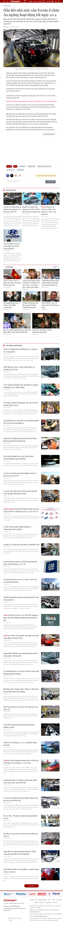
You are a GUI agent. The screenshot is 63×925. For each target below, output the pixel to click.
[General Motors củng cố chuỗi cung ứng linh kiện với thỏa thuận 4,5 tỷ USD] (50, 566)
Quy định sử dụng (42, 899)
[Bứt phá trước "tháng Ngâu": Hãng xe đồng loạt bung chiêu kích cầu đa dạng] (50, 694)
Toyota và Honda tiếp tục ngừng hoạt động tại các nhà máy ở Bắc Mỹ (12, 209)
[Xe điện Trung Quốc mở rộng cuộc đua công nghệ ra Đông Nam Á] (50, 640)
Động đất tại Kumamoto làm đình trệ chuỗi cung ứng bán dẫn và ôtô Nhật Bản (19, 852)
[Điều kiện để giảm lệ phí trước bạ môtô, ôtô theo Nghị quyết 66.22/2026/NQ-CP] (50, 514)
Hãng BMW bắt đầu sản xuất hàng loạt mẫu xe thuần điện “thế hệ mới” (20, 654)
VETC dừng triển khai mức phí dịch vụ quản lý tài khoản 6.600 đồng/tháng (20, 386)
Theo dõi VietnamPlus (41, 175)
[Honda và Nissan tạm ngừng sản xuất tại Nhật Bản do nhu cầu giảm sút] (31, 101)
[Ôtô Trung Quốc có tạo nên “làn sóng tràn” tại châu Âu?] (50, 712)
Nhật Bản (21, 170)
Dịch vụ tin (42, 902)
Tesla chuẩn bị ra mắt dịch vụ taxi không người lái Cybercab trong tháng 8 (21, 421)
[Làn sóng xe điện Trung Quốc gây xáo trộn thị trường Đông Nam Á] (50, 407)
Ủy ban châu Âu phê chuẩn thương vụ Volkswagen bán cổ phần (17, 528)
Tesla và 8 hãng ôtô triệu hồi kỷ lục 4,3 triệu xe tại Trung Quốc (20, 350)
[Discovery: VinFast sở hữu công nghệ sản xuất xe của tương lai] (50, 199)
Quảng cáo (49, 902)
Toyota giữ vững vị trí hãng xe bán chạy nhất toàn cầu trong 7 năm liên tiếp (20, 781)
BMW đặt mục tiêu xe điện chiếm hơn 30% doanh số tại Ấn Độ (19, 368)
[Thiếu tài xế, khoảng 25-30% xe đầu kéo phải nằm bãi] (50, 747)
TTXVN (36, 902)
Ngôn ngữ (59, 899)
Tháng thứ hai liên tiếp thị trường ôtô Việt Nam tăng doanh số (21, 598)
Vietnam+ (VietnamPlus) (15, 1)
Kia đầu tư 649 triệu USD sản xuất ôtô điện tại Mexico (20, 834)
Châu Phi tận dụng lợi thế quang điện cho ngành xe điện (19, 725)
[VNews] (39, 894)
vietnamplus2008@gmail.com (40, 916)
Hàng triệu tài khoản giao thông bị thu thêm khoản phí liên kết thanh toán (20, 439)
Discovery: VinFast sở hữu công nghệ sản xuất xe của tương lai (48, 210)
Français (35, 1)
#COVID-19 (22, 166)
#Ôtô (15, 166)
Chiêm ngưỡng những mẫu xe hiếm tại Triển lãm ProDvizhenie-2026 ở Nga (21, 761)
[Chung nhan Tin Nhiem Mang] (16, 919)
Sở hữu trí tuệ (33, 899)
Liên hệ (55, 902)
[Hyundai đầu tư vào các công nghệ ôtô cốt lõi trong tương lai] (12, 235)
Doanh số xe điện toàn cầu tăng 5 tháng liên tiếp (21, 544)
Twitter (11, 175)
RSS (49, 899)
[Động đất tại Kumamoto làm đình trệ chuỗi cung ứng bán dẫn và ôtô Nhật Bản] (50, 856)
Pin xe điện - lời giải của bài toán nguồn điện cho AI (20, 817)
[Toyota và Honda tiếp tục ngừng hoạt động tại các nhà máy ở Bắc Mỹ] (12, 199)
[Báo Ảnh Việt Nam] (32, 894)
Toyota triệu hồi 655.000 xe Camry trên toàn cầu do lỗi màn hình (20, 580)
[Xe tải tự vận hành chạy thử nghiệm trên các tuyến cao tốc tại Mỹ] (50, 478)
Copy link (19, 175)
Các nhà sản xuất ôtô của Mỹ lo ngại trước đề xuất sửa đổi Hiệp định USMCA (20, 492)
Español (40, 1)
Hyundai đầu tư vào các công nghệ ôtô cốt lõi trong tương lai (11, 245)
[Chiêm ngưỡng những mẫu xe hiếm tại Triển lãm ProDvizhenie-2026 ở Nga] (50, 765)
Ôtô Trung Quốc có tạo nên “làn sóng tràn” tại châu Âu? (20, 708)
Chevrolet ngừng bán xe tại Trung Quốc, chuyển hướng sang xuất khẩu (18, 457)
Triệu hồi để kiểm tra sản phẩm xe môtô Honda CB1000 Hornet (21, 870)
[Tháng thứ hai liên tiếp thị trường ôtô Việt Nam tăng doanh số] (50, 602)
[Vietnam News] (11, 894)
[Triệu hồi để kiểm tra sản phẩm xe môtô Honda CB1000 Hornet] (50, 874)
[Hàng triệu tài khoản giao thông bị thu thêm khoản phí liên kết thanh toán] (50, 443)
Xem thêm (31, 886)
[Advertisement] (31, 148)
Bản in (15, 175)
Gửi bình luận (50, 181)
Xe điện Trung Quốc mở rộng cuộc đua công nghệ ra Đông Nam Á (21, 636)
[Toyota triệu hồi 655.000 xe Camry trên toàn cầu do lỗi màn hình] (50, 584)
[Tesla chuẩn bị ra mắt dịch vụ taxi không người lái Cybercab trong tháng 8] (50, 425)
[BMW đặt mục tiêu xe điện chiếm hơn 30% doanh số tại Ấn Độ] (50, 372)
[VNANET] (45, 894)
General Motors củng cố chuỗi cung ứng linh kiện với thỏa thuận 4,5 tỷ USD (20, 562)
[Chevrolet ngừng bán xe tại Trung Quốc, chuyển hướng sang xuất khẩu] (50, 461)
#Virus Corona (10, 170)
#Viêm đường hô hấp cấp (44, 166)
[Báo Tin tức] (55, 894)
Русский (48, 1)
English (30, 1)
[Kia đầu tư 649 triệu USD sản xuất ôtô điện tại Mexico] (50, 838)
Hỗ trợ (53, 899)
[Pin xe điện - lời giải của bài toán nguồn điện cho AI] (50, 820)
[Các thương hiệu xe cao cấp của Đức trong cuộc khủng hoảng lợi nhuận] (50, 676)
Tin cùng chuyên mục (14, 345)
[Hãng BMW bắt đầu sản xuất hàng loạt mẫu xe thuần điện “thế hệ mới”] (50, 658)
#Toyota (9, 166)
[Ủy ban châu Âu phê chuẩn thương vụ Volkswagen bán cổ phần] (50, 531)
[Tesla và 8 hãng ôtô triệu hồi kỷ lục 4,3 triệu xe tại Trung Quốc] (50, 354)
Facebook (7, 175)
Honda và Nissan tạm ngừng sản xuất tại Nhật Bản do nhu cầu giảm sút (31, 209)
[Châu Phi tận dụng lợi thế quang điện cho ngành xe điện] (50, 729)
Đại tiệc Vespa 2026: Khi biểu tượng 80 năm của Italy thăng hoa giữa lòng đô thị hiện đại (21, 617)
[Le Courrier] (21, 894)
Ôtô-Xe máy (7, 6)
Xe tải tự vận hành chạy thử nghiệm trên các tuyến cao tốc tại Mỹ (19, 474)
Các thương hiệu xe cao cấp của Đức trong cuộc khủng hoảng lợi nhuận (21, 672)
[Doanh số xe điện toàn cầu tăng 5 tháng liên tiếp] (50, 549)
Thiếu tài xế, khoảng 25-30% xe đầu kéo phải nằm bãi (20, 743)
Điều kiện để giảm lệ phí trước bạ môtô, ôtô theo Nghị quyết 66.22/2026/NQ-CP (21, 510)
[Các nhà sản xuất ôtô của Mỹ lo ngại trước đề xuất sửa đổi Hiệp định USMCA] (50, 496)
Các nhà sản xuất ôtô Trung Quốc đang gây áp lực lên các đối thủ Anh (20, 799)
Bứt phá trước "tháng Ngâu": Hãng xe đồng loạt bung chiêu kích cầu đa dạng (21, 690)
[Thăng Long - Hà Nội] (52, 1)
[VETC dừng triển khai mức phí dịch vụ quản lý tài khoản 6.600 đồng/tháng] (50, 390)
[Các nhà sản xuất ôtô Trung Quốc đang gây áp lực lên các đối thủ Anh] (50, 803)
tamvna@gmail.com (35, 911)
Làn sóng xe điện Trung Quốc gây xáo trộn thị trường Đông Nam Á (20, 403)
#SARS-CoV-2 (31, 166)
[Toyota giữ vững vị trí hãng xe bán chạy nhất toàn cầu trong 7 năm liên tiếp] (50, 785)
